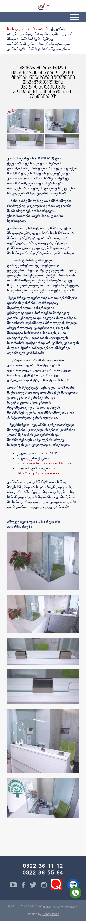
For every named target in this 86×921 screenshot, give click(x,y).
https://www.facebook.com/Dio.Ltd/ (44, 463)
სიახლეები (15, 29)
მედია (38, 29)
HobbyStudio (50, 914)
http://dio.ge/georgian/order (38, 473)
